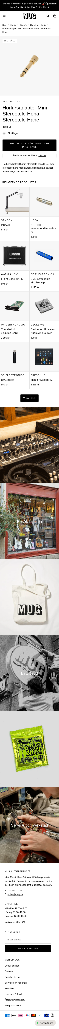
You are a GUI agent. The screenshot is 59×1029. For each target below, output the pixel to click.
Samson (6, 220)
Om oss (9, 971)
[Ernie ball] (29, 749)
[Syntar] (29, 445)
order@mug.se (15, 894)
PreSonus (38, 375)
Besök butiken (12, 965)
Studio (13, 25)
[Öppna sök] (47, 15)
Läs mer (42, 155)
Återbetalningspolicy (15, 999)
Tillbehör (22, 25)
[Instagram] (52, 1015)
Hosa (34, 220)
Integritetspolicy (13, 1005)
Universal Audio (13, 324)
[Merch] (29, 597)
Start (4, 25)
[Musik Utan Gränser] (29, 16)
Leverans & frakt (13, 994)
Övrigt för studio (38, 25)
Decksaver (39, 324)
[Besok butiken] (29, 521)
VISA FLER (29, 398)
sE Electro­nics (42, 274)
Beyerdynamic (13, 101)
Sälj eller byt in (12, 977)
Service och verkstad (16, 982)
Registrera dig (28, 948)
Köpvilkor (9, 988)
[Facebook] (47, 1015)
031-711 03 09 (14, 890)
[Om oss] (29, 673)
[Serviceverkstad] (29, 825)
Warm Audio (9, 274)
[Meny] (4, 15)
